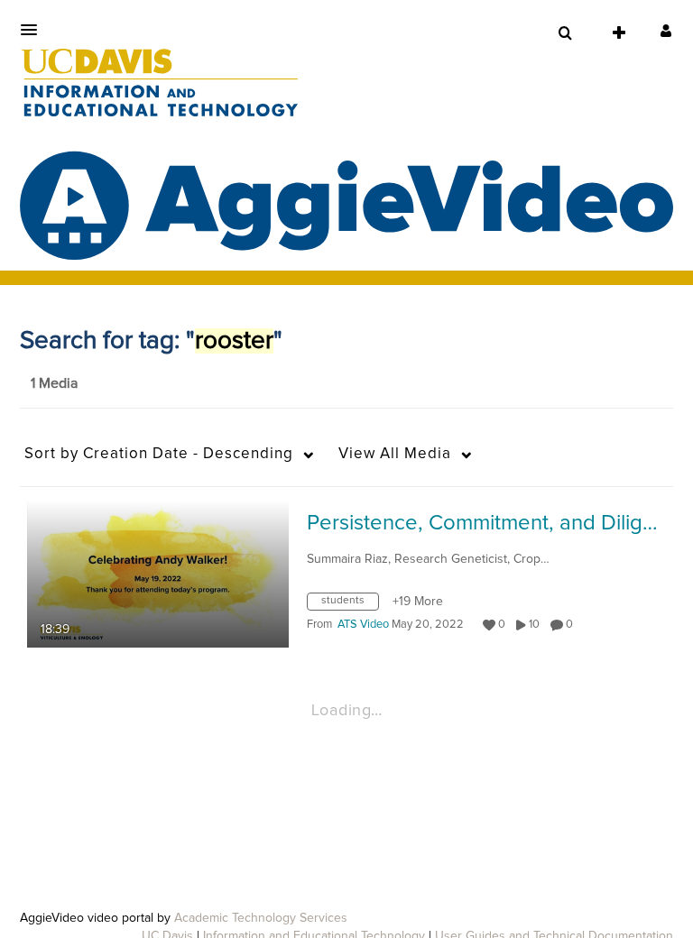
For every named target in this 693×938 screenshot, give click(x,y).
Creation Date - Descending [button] (158, 454)
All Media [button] (394, 454)
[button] (34, 29)
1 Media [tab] (54, 383)
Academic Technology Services (260, 918)
